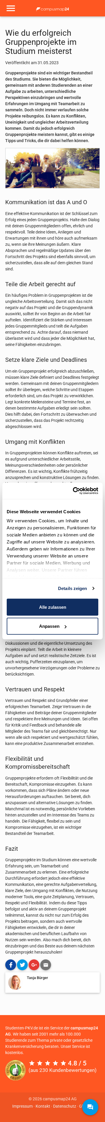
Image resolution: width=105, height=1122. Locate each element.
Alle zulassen (52, 606)
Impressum (22, 1106)
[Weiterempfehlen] (45, 964)
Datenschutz (64, 1106)
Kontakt (43, 1106)
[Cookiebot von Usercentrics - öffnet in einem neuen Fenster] (74, 491)
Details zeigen (72, 588)
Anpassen (49, 626)
